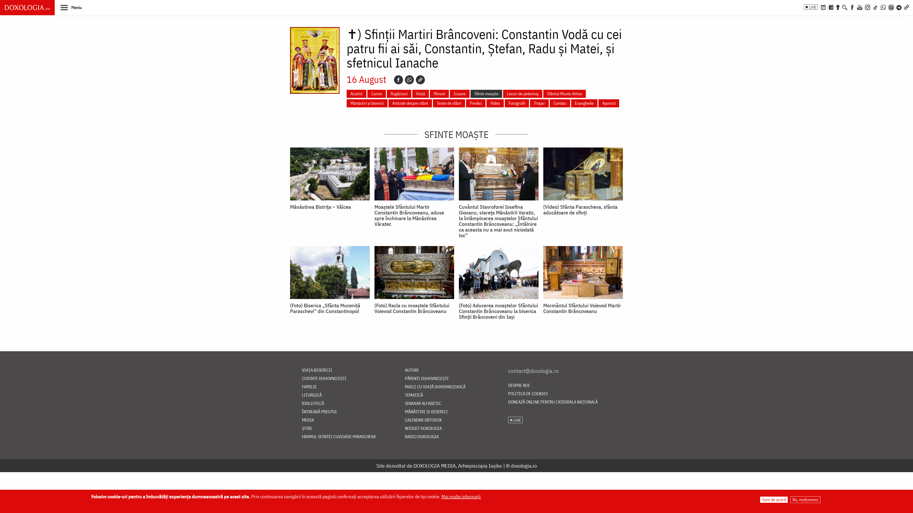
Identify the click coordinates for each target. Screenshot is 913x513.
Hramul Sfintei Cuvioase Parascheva (339, 436)
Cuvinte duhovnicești (324, 378)
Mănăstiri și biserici (367, 103)
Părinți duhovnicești (427, 378)
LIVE (812, 7)
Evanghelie (584, 103)
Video (495, 103)
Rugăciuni (399, 93)
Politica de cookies (528, 393)
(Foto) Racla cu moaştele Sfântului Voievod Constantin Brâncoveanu (411, 308)
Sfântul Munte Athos (564, 93)
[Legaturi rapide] (906, 6)
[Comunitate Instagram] (891, 7)
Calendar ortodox (423, 420)
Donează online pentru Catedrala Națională (553, 402)
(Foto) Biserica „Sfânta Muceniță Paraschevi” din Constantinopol (325, 308)
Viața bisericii (317, 370)
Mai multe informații (461, 496)
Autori (412, 370)
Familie (309, 387)
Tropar (539, 103)
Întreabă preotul (319, 411)
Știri (307, 428)
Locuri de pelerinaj (523, 93)
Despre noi (519, 385)
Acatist (356, 93)
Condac (560, 103)
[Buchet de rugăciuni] (837, 7)
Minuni (439, 93)
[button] (71, 7)
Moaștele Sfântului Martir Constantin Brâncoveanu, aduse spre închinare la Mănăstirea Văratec (409, 215)
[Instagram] (867, 7)
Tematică (414, 395)
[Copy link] (420, 79)
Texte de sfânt (449, 103)
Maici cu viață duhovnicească (435, 387)
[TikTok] (875, 7)
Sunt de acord (774, 499)
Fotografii (517, 103)
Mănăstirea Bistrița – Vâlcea (320, 207)
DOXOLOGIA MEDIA (434, 465)
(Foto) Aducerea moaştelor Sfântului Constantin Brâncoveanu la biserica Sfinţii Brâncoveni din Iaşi (498, 311)
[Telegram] (899, 7)
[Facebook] (852, 7)
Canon (376, 93)
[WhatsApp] (883, 7)
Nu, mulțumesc (805, 499)
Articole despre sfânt (410, 103)
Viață (420, 93)
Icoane (460, 93)
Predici (476, 103)
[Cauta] (844, 6)
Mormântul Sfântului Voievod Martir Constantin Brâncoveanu (582, 308)
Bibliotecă (313, 403)
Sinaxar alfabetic (423, 403)
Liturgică (312, 395)
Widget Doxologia (423, 428)
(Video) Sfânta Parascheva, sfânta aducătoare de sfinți (580, 209)
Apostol (608, 103)
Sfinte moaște (486, 93)
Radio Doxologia (422, 436)
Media (308, 420)
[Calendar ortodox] (823, 7)
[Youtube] (859, 7)
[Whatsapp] (409, 79)
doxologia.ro (524, 465)
